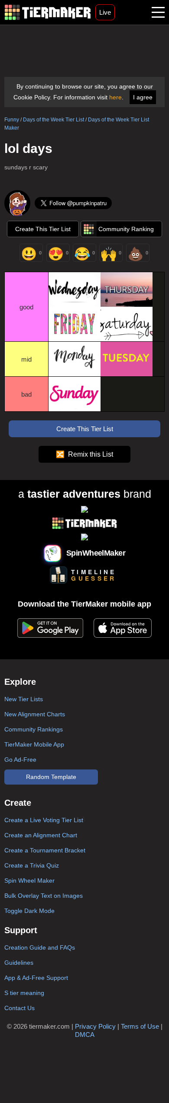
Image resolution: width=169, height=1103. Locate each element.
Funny (11, 120)
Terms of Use (140, 1026)
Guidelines (18, 962)
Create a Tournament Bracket (44, 850)
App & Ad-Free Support (36, 977)
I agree (143, 97)
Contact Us (19, 1007)
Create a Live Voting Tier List (43, 820)
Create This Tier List (43, 229)
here (115, 97)
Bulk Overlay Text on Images (43, 895)
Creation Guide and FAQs (39, 947)
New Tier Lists (23, 699)
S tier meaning (24, 992)
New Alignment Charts (34, 714)
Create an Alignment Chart (40, 835)
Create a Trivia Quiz (31, 865)
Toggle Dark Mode (29, 910)
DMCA (84, 1034)
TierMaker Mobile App (34, 744)
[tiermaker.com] (47, 12)
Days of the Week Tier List (53, 120)
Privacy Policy (95, 1026)
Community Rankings (33, 729)
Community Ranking (126, 229)
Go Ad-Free (20, 759)
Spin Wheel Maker (29, 880)
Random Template (51, 776)
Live (105, 12)
